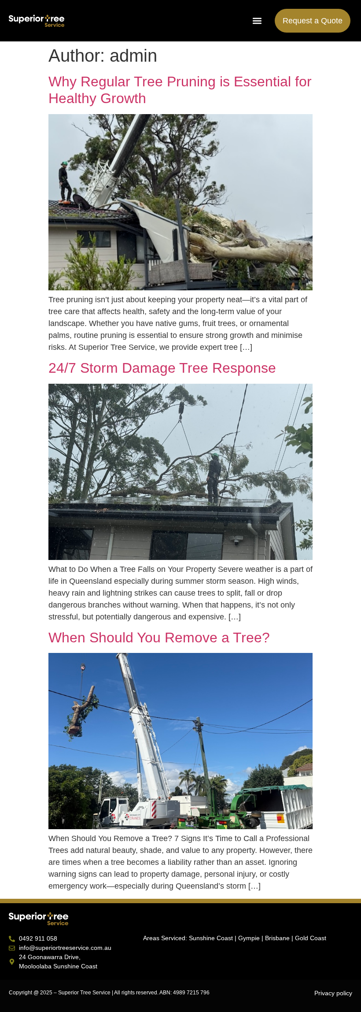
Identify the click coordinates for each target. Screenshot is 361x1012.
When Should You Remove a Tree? (159, 637)
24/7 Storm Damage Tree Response (162, 368)
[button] (257, 21)
